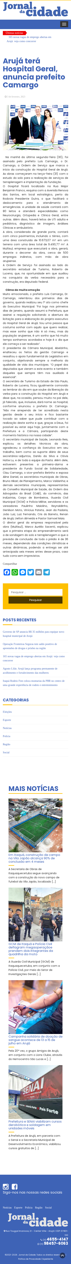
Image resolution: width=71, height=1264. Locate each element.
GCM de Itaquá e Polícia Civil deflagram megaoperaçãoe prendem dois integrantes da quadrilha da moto (31, 949)
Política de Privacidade (29, 1259)
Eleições (7, 711)
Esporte (7, 720)
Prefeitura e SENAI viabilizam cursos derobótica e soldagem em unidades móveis (35, 1124)
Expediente (47, 1259)
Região (6, 744)
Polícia (6, 736)
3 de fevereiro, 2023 (16, 96)
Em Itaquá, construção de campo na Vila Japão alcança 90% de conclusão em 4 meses (34, 858)
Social (6, 752)
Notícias (7, 728)
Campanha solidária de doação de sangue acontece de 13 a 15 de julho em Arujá (35, 1039)
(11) (53, 1243)
